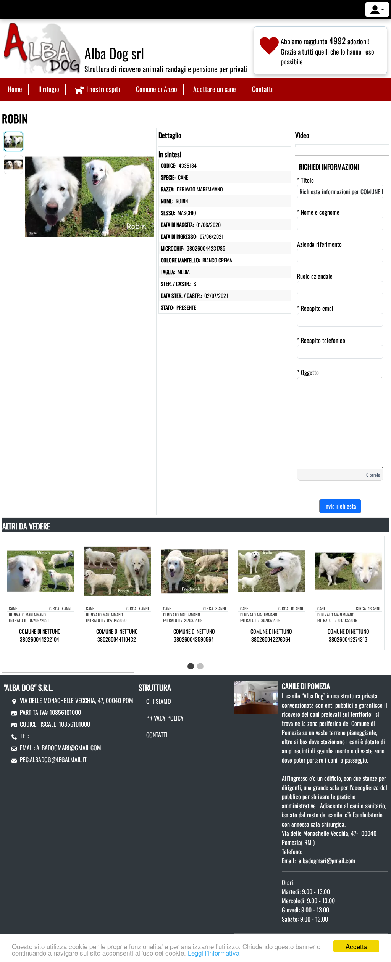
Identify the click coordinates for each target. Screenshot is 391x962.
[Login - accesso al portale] (377, 9)
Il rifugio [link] (48, 89)
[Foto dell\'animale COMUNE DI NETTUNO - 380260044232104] (40, 570)
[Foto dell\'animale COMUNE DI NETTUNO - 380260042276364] (271, 570)
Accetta (356, 946)
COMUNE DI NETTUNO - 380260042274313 (350, 635)
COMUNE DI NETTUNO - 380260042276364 (272, 635)
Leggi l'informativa (213, 952)
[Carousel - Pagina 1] (190, 666)
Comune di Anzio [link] (156, 89)
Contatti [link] (262, 89)
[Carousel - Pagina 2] (200, 666)
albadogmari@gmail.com (68, 747)
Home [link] (15, 89)
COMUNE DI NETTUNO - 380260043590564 (195, 635)
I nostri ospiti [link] (103, 89)
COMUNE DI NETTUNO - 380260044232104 (41, 635)
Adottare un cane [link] (214, 89)
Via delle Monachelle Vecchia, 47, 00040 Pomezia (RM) (87, 700)
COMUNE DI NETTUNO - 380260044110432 (118, 635)
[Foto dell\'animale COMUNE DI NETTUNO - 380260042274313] (348, 570)
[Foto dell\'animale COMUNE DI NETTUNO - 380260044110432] (117, 570)
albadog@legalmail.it (58, 759)
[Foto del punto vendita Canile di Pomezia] (256, 696)
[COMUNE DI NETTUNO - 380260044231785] (89, 194)
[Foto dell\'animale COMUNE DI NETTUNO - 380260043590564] (194, 570)
